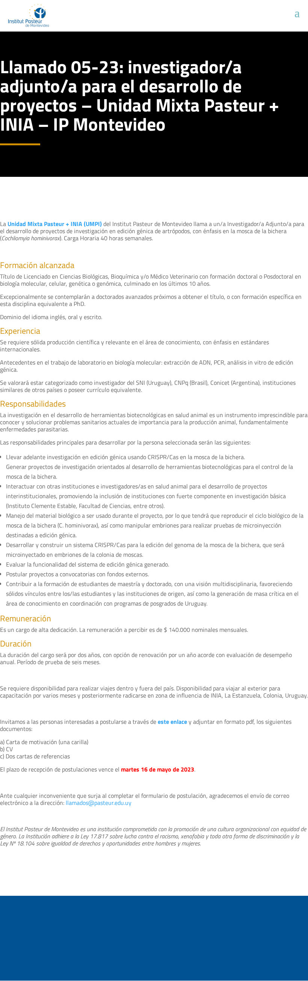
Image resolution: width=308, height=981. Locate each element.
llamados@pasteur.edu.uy (98, 802)
